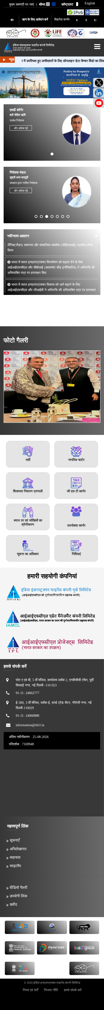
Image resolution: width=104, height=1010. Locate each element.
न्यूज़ (11, 59)
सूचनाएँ (15, 840)
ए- (77, 20)
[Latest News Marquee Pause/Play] (4, 59)
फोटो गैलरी (16, 340)
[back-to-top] (89, 995)
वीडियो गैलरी (18, 887)
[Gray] (48, 4)
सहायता (15, 857)
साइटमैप (15, 866)
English (90, 3)
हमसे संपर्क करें (73, 990)
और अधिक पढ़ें (21, 128)
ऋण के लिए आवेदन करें (35, 19)
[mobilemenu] (97, 46)
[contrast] (76, 4)
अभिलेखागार (18, 849)
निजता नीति (51, 990)
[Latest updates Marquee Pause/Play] (96, 236)
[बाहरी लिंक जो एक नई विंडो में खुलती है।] (75, 12)
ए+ (95, 20)
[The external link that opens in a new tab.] (93, 33)
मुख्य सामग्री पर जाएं (21, 4)
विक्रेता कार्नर (62, 19)
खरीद (13, 904)
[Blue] (54, 4)
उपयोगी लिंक (18, 896)
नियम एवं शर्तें (30, 990)
